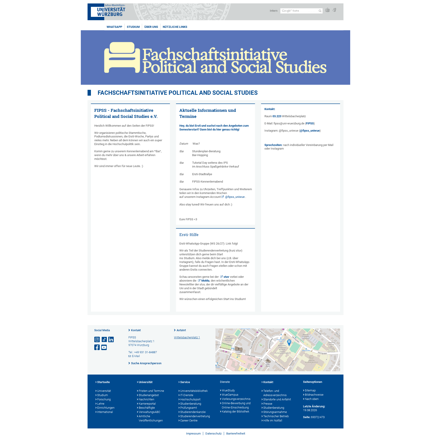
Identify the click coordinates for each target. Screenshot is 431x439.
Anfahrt (181, 330)
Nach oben (312, 399)
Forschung (104, 399)
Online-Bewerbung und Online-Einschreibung (236, 405)
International (105, 412)
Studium (133, 27)
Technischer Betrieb (276, 416)
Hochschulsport (190, 399)
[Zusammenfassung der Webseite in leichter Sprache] (327, 10)
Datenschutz (213, 433)
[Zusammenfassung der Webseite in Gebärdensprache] (334, 10)
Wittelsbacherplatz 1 (187, 337)
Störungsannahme (275, 412)
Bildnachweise (314, 394)
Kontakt (136, 330)
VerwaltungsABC (149, 412)
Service (185, 382)
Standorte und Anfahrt (277, 399)
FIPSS (310, 123)
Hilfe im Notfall (272, 420)
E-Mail (136, 356)
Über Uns (151, 27)
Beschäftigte (147, 407)
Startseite (103, 382)
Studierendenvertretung (195, 416)
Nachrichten (146, 399)
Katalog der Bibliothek (235, 411)
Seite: (306, 417)
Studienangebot (149, 395)
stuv (226, 276)
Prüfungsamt (188, 407)
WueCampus (230, 394)
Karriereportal (147, 403)
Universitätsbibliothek (194, 391)
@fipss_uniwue (235, 197)
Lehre (100, 403)
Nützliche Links (175, 27)
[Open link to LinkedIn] (111, 340)
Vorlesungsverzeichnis (236, 399)
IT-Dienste (186, 395)
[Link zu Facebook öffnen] (97, 347)
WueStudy (228, 390)
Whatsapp (114, 27)
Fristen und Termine (151, 391)
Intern (273, 10)
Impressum (193, 433)
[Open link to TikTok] (104, 340)
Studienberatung (190, 403)
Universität (104, 391)
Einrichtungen (105, 407)
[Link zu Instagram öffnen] (97, 340)
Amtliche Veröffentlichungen (151, 418)
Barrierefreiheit (235, 433)
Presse (267, 403)
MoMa (205, 280)
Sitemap (310, 390)
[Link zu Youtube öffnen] (104, 347)
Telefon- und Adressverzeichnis (275, 393)
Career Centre (189, 420)
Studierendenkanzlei (193, 412)
